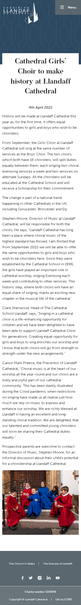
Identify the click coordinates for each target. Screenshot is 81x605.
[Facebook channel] (22, 577)
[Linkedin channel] (49, 577)
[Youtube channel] (58, 577)
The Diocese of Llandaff (57, 563)
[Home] (20, 13)
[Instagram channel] (40, 577)
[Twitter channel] (31, 577)
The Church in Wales (22, 563)
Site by (63, 599)
